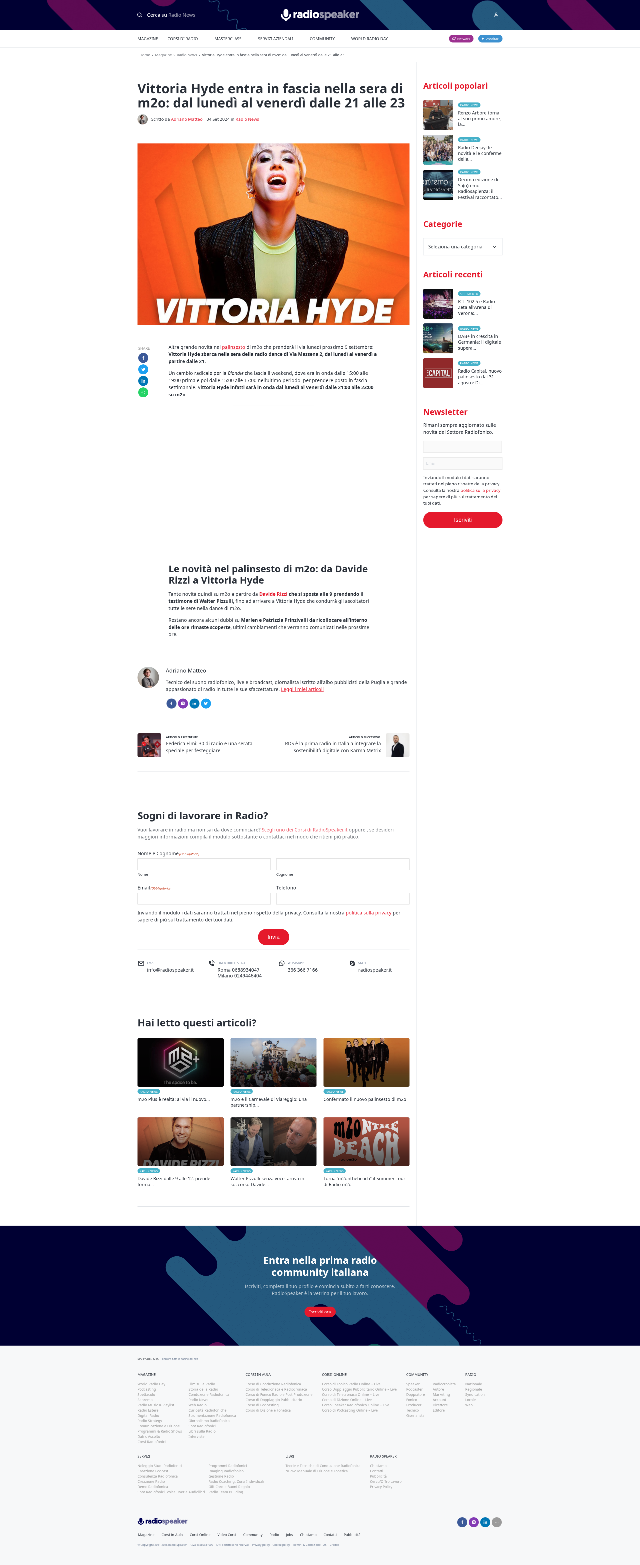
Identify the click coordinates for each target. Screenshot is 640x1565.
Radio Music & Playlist (156, 1405)
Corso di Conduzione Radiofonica (273, 1384)
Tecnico (412, 1410)
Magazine (148, 38)
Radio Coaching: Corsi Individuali (236, 1481)
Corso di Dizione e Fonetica (268, 1410)
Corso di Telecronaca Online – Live (350, 1394)
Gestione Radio (221, 1476)
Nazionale (473, 1384)
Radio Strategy (150, 1420)
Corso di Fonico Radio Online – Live (351, 1384)
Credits (334, 1545)
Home (145, 54)
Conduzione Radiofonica (208, 1394)
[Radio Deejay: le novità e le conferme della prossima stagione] (462, 152)
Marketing (441, 1394)
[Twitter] (206, 704)
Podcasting (147, 1389)
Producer (414, 1405)
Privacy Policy (381, 1486)
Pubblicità (378, 1476)
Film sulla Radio (201, 1384)
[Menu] (496, 15)
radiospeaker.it (375, 970)
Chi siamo (378, 1465)
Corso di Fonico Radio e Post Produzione (279, 1394)
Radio (274, 1534)
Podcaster (414, 1389)
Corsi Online (200, 1534)
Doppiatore (415, 1394)
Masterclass (228, 38)
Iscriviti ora (320, 1312)
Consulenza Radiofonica (158, 1476)
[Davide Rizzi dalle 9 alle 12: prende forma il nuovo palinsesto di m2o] (181, 1152)
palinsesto (233, 347)
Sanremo (145, 1399)
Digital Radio (148, 1415)
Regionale (473, 1389)
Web (469, 1405)
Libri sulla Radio (202, 1431)
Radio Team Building (225, 1492)
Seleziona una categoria (455, 246)
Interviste (196, 1436)
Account (439, 1399)
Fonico (411, 1399)
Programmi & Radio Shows (160, 1431)
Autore (438, 1389)
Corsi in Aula (172, 1534)
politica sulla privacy (369, 912)
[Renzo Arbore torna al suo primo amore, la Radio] (462, 117)
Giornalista (415, 1415)
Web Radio (197, 1405)
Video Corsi (227, 1534)
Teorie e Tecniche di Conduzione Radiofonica (323, 1465)
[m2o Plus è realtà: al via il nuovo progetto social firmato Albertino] (181, 1073)
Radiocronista (444, 1384)
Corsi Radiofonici (152, 1441)
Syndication (475, 1394)
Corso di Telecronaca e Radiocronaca (276, 1389)
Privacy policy (261, 1545)
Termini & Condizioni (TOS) (309, 1545)
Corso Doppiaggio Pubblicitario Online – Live (359, 1389)
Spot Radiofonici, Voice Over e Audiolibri (171, 1492)
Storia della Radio (203, 1389)
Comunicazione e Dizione (159, 1426)
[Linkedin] (485, 1522)
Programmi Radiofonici (227, 1465)
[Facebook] (171, 704)
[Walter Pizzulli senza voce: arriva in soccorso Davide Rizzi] (273, 1152)
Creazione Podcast (153, 1471)
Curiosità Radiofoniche (207, 1410)
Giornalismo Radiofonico (209, 1420)
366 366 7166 (303, 970)
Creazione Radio (151, 1481)
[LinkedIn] (195, 704)
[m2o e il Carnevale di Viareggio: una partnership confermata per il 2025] (273, 1073)
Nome (143, 874)
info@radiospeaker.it (170, 970)
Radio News (187, 54)
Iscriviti (463, 520)
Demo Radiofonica (153, 1486)
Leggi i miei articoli (302, 689)
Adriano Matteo (186, 119)
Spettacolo (469, 294)
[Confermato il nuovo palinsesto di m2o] (367, 1073)
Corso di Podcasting (262, 1405)
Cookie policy (281, 1545)
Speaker (413, 1384)
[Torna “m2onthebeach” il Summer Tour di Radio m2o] (367, 1152)
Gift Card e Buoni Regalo (229, 1486)
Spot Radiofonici (202, 1426)
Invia (274, 937)
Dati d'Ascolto (149, 1436)
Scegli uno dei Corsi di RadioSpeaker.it (305, 829)
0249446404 (248, 975)
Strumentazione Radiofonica (212, 1415)
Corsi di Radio (183, 38)
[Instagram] (183, 704)
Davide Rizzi (273, 594)
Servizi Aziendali (275, 38)
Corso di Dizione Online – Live (347, 1399)
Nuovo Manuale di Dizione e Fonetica (317, 1471)
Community (322, 38)
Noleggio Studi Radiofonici (160, 1465)
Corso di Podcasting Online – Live (350, 1410)
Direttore (440, 1405)
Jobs (289, 1534)
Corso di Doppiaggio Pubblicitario (274, 1399)
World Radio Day (369, 38)
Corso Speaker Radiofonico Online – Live (355, 1405)
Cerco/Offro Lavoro (386, 1481)
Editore (439, 1410)
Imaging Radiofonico (226, 1471)
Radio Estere (148, 1410)
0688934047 (246, 970)
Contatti (376, 1471)
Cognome (284, 874)
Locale (470, 1399)
